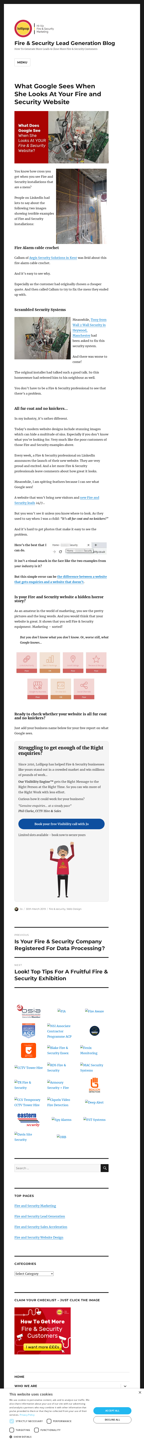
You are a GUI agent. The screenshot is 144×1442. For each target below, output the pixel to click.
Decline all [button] (112, 1419)
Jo (21, 908)
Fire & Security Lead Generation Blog (64, 43)
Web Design (74, 908)
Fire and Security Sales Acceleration (40, 1227)
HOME (19, 1377)
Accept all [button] (112, 1410)
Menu (22, 62)
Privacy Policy (27, 1414)
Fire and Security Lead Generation (39, 1216)
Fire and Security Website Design (38, 1237)
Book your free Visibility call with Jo (61, 824)
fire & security (57, 908)
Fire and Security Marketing (35, 1206)
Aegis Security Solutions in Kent (53, 258)
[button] (49, 1436)
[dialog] (72, 1415)
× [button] (139, 1392)
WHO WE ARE (25, 1386)
